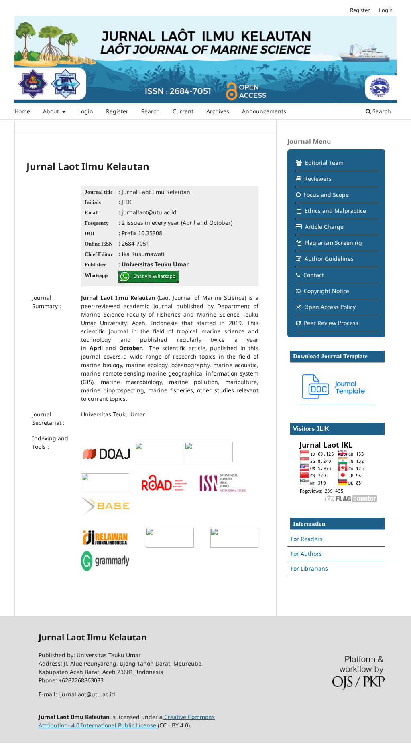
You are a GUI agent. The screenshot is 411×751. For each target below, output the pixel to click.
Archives (217, 111)
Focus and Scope (325, 194)
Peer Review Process (330, 323)
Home (22, 111)
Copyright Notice (325, 291)
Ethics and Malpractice (334, 210)
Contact (313, 275)
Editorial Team (323, 162)
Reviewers (317, 178)
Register (117, 111)
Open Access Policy (329, 307)
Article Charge (323, 226)
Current (183, 111)
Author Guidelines (328, 258)
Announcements (264, 111)
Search (150, 111)
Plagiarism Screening (332, 242)
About (52, 111)
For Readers (307, 539)
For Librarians (309, 568)
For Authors (306, 553)
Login (85, 111)
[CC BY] (157, 725)
